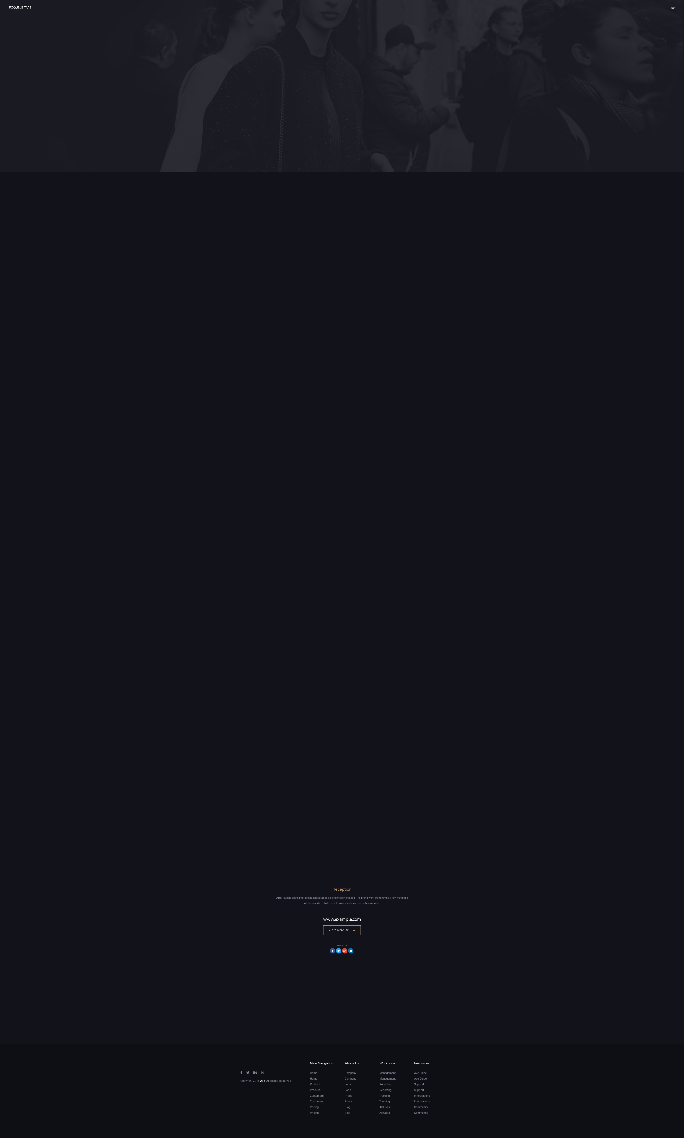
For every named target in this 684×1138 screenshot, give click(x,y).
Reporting (385, 1084)
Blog (347, 1107)
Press (348, 1095)
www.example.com (342, 919)
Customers (317, 1095)
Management (387, 1073)
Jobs (348, 1084)
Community (421, 1107)
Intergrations (422, 1095)
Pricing (314, 1107)
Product (315, 1084)
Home (313, 1073)
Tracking (384, 1095)
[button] (673, 7)
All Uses (384, 1107)
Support (419, 1084)
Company (350, 1073)
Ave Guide (420, 1073)
